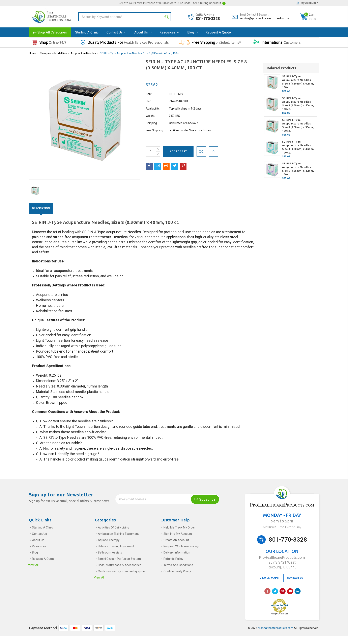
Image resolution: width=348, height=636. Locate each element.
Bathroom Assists (110, 552)
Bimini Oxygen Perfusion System (119, 559)
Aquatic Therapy (108, 540)
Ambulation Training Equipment (118, 534)
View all (33, 565)
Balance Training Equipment (116, 546)
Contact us (115, 32)
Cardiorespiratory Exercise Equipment (122, 571)
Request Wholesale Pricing (181, 546)
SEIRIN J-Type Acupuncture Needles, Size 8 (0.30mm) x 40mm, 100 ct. (140, 53)
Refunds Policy (173, 559)
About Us (141, 32)
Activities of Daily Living (113, 527)
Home (32, 53)
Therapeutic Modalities (53, 53)
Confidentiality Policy (177, 571)
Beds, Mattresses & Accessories (119, 565)
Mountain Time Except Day (282, 527)
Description (41, 208)
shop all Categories (52, 32)
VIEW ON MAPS (269, 577)
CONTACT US (295, 577)
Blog (191, 32)
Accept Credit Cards (279, 614)
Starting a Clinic (87, 32)
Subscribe (206, 499)
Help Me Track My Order (179, 527)
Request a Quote (218, 32)
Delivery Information (177, 552)
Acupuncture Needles (83, 53)
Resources (168, 32)
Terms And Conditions (178, 565)
